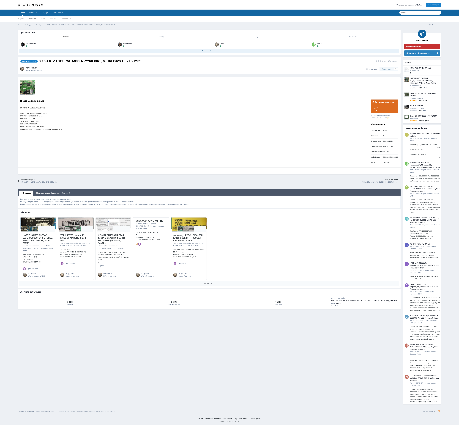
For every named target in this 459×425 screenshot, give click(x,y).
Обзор (22, 13)
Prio (416, 138)
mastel (319, 44)
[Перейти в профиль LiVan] (217, 44)
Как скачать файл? (413, 46)
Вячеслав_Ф (419, 246)
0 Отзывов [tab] (26, 193)
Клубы (43, 19)
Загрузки (32, 19)
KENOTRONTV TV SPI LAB (149, 221)
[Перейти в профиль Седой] (407, 187)
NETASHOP (419, 352)
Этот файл (429, 12)
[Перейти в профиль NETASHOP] (407, 346)
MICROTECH (419, 108)
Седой (417, 193)
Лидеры (45, 13)
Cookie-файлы (255, 419)
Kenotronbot (127, 44)
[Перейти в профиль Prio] (407, 135)
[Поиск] (438, 13)
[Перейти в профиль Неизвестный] (23, 44)
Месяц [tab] (161, 37)
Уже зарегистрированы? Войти (409, 5)
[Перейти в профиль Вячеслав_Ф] (407, 245)
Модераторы (66, 19)
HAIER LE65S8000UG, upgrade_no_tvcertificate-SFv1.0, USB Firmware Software (424, 265)
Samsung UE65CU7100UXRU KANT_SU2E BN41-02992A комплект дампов (188, 238)
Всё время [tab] (353, 37)
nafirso (418, 118)
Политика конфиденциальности (218, 419)
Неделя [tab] (66, 37)
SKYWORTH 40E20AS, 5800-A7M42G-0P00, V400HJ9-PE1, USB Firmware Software (424, 347)
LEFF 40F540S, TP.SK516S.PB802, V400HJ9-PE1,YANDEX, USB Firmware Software (424, 378)
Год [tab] (257, 37)
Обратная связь (240, 419)
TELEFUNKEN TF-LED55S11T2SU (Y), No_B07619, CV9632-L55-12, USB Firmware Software (424, 220)
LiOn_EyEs (419, 98)
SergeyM (418, 270)
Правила (53, 19)
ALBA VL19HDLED (416, 106)
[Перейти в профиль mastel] (314, 44)
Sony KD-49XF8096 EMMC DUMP (423, 116)
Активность (33, 13)
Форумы (21, 19)
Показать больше (209, 51)
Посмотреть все (209, 284)
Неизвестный (31, 44)
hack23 (25, 246)
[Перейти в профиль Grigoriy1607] (407, 317)
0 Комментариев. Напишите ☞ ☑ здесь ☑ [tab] (53, 193)
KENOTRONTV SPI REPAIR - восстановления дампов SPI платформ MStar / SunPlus (112, 239)
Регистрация (434, 5)
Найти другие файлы (34, 70)
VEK (61, 243)
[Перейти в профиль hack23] (407, 219)
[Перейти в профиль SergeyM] (407, 264)
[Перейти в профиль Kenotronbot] (120, 44)
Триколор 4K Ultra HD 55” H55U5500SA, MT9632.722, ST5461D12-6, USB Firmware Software (425, 165)
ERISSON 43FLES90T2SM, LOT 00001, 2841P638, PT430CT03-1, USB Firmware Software (425, 188)
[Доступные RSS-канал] (438, 411)
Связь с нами (58, 13)
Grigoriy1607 (419, 320)
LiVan (222, 44)
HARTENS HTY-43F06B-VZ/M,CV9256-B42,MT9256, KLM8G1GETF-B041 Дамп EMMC (38, 239)
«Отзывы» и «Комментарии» (418, 53)
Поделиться (371, 69)
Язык (200, 419)
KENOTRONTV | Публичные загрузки (150, 226)
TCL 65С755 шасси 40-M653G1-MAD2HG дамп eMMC (73, 238)
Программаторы (104, 248)
